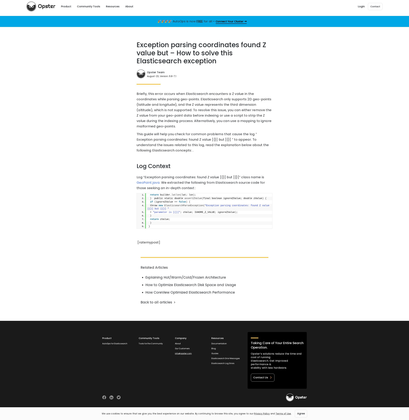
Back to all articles (156, 302)
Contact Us (260, 377)
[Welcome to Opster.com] (296, 398)
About (178, 343)
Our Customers (182, 348)
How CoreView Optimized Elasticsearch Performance (190, 292)
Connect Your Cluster (230, 21)
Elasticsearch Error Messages (225, 358)
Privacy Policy (262, 413)
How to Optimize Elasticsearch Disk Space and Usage (190, 285)
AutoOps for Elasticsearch (114, 343)
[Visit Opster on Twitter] (119, 397)
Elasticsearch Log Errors (222, 363)
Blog (213, 348)
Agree (301, 413)
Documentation (219, 343)
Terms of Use (283, 413)
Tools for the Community (151, 343)
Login (361, 6)
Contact (375, 6)
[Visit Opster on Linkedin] (111, 397)
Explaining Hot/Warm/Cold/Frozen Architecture (185, 277)
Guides (214, 353)
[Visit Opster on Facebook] (104, 397)
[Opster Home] (41, 6)
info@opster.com (183, 353)
